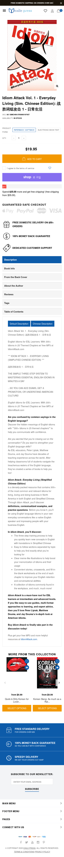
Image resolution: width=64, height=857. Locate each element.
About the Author (13, 285)
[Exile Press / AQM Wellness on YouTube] (32, 842)
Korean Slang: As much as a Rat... (47, 700)
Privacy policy (42, 851)
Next (59, 682)
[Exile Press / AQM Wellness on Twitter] (27, 842)
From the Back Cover (15, 277)
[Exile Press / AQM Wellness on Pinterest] (44, 842)
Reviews (8, 294)
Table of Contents (13, 311)
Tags (6, 303)
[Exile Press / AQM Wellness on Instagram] (38, 842)
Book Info (9, 268)
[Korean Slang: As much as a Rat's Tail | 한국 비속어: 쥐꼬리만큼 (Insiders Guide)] (47, 674)
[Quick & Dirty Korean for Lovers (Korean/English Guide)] (16, 674)
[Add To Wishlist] (49, 168)
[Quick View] (27, 667)
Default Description (19, 323)
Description (10, 259)
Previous (5, 682)
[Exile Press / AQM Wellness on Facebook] (21, 842)
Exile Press (29, 848)
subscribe (32, 789)
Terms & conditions (24, 851)
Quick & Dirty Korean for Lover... (17, 700)
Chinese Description (43, 323)
